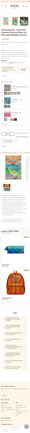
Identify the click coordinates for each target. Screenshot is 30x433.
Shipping (10, 62)
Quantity (4, 75)
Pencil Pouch (6, 264)
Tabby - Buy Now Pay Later (7, 410)
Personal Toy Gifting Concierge (21, 412)
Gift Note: (4, 124)
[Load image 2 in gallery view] (15, 21)
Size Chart (19, 405)
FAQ (17, 415)
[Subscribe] (27, 396)
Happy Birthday (5, 93)
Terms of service (20, 429)
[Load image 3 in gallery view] (24, 21)
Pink (8, 106)
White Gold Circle (18, 93)
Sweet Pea (16, 427)
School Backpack (7, 297)
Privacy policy (12, 429)
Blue (5, 106)
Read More (4, 60)
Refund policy (5, 429)
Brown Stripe (8, 93)
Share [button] (5, 146)
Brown (15, 119)
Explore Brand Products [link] (11, 220)
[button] (2, 6)
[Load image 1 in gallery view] (6, 21)
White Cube (15, 93)
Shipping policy (6, 431)
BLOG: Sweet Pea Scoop (21, 408)
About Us (3, 405)
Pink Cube (12, 93)
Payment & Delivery (6, 407)
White (8, 119)
